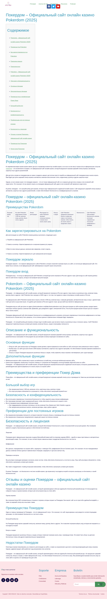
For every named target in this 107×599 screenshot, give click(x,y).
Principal (33, 4)
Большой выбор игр (17, 105)
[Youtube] (12, 580)
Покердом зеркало (16, 61)
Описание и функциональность (20, 81)
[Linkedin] (16, 580)
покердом (9, 168)
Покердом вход (15, 66)
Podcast (73, 4)
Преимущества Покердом (19, 143)
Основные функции (17, 86)
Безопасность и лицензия (18, 129)
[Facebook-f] (3, 580)
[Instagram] (8, 580)
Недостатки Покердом (17, 149)
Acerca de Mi (43, 4)
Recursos (64, 4)
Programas (54, 4)
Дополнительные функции (19, 91)
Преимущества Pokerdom (18, 47)
